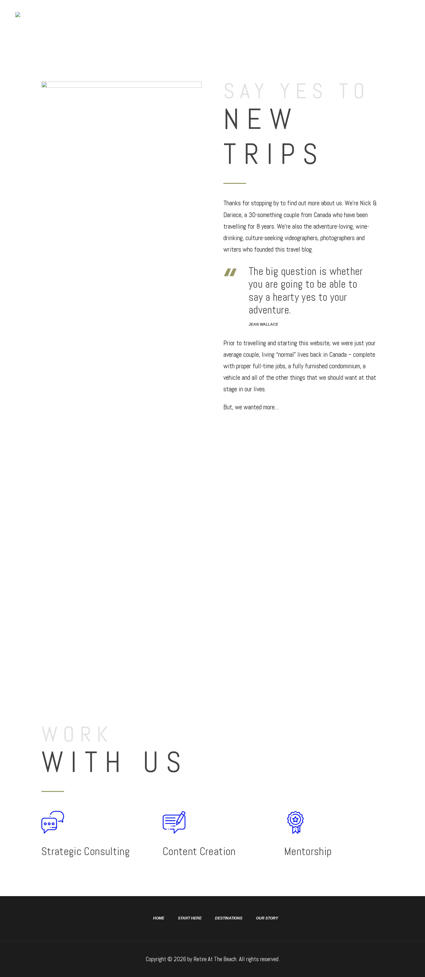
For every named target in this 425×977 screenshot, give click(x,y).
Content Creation (199, 851)
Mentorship (308, 851)
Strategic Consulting (85, 851)
